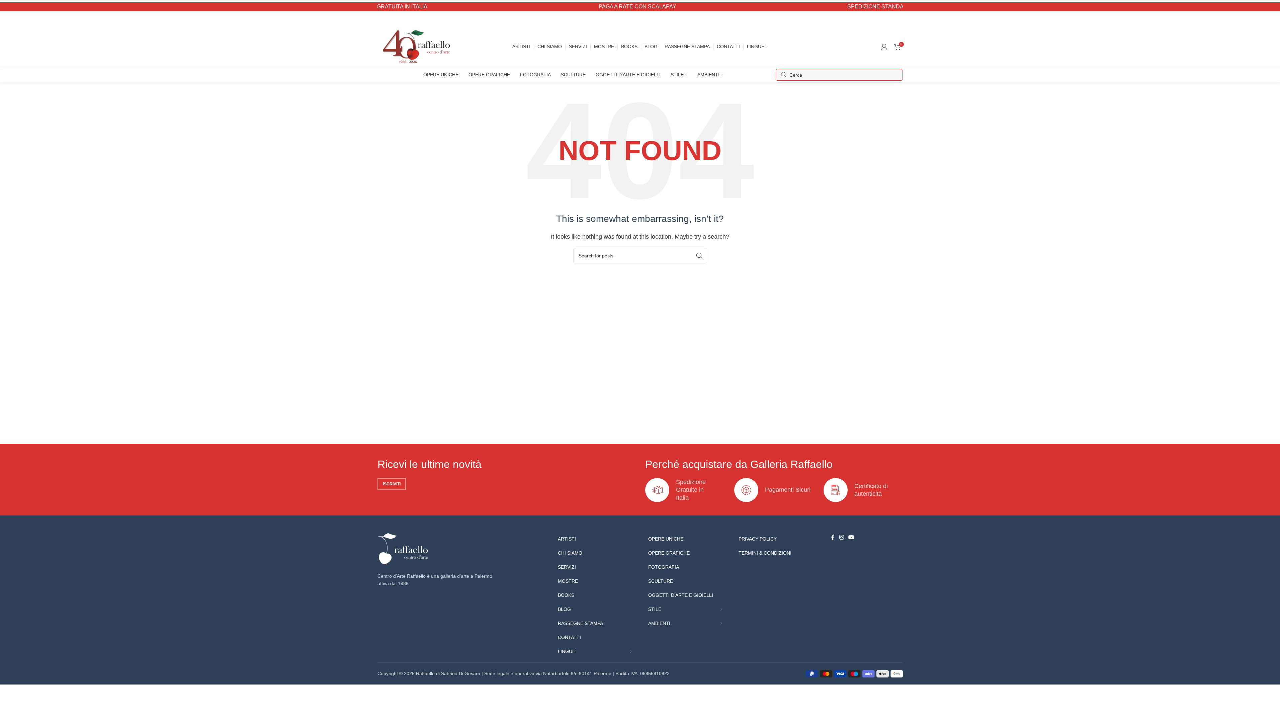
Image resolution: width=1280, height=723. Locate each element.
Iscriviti (392, 484)
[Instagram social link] (841, 537)
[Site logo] (417, 46)
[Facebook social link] (833, 537)
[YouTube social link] (851, 537)
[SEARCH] (699, 255)
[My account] (884, 47)
